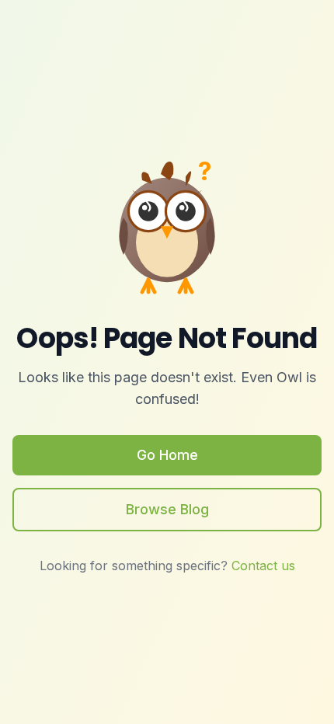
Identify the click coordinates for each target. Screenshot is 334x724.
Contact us (263, 565)
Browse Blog (167, 509)
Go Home (167, 455)
